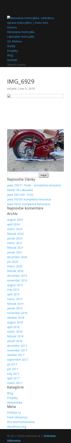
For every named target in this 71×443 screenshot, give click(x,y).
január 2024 (14, 238)
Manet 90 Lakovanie (20, 190)
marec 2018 (14, 331)
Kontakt (12, 60)
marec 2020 (14, 266)
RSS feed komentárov (21, 422)
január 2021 (14, 252)
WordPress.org (16, 426)
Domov (12, 27)
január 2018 (14, 341)
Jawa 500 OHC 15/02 (20, 194)
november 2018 (17, 313)
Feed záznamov (17, 417)
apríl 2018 (13, 327)
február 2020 (15, 271)
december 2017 (17, 345)
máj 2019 (13, 289)
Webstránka (14, 402)
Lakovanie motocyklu (20, 36)
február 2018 (15, 336)
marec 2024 (14, 229)
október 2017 (15, 355)
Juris (14, 88)
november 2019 (17, 280)
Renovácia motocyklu (21, 32)
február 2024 (15, 234)
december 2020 (17, 257)
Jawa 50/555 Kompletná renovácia (29, 199)
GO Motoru (14, 41)
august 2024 (15, 219)
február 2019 (15, 304)
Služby (11, 46)
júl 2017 (12, 364)
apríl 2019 (13, 294)
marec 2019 (14, 299)
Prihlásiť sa (14, 412)
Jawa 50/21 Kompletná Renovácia (28, 204)
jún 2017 (12, 369)
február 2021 (15, 247)
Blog (10, 55)
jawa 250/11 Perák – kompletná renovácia (34, 185)
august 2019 (15, 285)
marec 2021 (14, 243)
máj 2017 (13, 374)
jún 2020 (12, 262)
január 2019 (14, 308)
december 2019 (17, 275)
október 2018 (15, 317)
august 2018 (15, 322)
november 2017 (17, 350)
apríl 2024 (13, 224)
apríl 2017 (13, 378)
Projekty (12, 51)
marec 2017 (14, 383)
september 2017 (17, 359)
